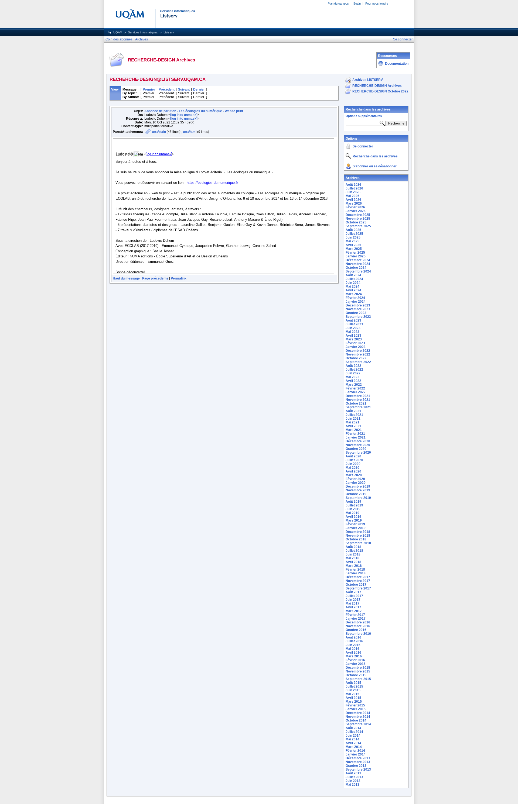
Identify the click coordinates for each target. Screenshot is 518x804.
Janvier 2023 (356, 347)
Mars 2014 (354, 747)
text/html (189, 132)
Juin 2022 (353, 373)
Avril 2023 (353, 335)
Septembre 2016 (358, 634)
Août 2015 (353, 683)
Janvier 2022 (356, 392)
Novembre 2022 (358, 354)
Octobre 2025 (356, 222)
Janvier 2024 (356, 301)
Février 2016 (355, 660)
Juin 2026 (353, 192)
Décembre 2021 (358, 396)
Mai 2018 (352, 558)
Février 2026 (355, 207)
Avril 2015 (353, 698)
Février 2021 (355, 434)
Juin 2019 (353, 509)
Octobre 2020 (356, 449)
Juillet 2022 (354, 369)
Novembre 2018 (358, 535)
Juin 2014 (353, 735)
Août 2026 (353, 185)
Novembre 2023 (358, 309)
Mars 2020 (354, 475)
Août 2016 (353, 637)
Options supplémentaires (364, 116)
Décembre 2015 (358, 668)
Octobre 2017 (356, 584)
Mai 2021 (352, 422)
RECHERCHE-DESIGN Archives (377, 86)
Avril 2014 (353, 743)
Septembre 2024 (358, 271)
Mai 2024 (352, 286)
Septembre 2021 (358, 407)
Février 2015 (355, 705)
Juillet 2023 (354, 324)
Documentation (396, 63)
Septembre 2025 (358, 226)
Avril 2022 (353, 381)
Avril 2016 (353, 652)
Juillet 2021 (354, 415)
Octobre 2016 (356, 630)
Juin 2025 (353, 237)
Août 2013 (353, 773)
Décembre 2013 (358, 758)
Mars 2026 (354, 203)
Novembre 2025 (358, 218)
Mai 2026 (352, 196)
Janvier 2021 (356, 437)
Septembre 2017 (358, 588)
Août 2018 (353, 547)
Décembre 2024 (358, 260)
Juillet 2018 (354, 551)
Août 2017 (353, 592)
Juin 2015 (353, 690)
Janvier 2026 (356, 211)
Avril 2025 (353, 245)
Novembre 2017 (358, 581)
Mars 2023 (354, 339)
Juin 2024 (353, 283)
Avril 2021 (353, 426)
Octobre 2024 (356, 268)
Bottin (357, 3)
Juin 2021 (353, 418)
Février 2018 (355, 569)
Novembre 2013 (358, 762)
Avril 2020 (353, 471)
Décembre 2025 (358, 215)
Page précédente (155, 278)
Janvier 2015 (356, 709)
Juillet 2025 (354, 234)
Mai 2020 (352, 468)
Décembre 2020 (358, 441)
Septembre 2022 (358, 362)
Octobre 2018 (356, 539)
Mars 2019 (354, 520)
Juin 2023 (353, 328)
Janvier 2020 (356, 483)
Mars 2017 (354, 611)
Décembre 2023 (358, 305)
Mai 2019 (352, 513)
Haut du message (126, 278)
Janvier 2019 (356, 528)
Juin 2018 (353, 554)
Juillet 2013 (354, 777)
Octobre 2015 (356, 675)
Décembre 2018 (358, 532)
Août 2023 (353, 320)
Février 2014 (355, 751)
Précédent (167, 89)
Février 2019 (355, 524)
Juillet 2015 (354, 686)
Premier (149, 89)
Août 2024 (353, 275)
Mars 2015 (354, 701)
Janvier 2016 (356, 664)
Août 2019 (353, 501)
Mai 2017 (352, 603)
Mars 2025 (354, 249)
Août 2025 (353, 230)
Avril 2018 (353, 562)
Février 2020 (355, 479)
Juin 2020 (353, 464)
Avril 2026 (353, 200)
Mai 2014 (352, 739)
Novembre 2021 (358, 400)
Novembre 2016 (358, 626)
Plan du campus (338, 3)
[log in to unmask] (183, 115)
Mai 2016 (352, 649)
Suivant (184, 89)
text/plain (159, 132)
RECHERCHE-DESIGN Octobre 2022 (380, 91)
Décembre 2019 (358, 486)
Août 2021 (353, 411)
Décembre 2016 (358, 622)
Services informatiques (143, 32)
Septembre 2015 (358, 679)
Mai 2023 (352, 332)
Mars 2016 (354, 656)
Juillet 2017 (354, 596)
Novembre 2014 (358, 717)
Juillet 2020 (354, 460)
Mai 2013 (352, 784)
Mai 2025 (352, 241)
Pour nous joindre (376, 3)
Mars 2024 (354, 294)
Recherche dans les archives (368, 109)
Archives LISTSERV (367, 80)
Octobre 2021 (356, 403)
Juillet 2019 (354, 505)
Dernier (199, 89)
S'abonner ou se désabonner (375, 166)
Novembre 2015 (358, 671)
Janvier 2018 (356, 573)
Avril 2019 (353, 517)
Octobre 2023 (356, 313)
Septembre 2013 (358, 769)
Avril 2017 (353, 607)
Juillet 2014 (354, 732)
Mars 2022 (354, 385)
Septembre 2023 (358, 317)
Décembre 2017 (358, 577)
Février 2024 (355, 298)
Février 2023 (355, 343)
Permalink (178, 278)
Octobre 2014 (356, 720)
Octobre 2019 (356, 494)
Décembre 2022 (358, 351)
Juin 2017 (353, 600)
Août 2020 (353, 456)
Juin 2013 (353, 781)
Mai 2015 (352, 694)
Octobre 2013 (356, 766)
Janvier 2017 (356, 618)
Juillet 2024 (354, 279)
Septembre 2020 (358, 452)
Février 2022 (355, 388)
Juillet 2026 (354, 188)
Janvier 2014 (356, 754)
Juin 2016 (353, 645)
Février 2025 (355, 252)
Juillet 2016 (354, 641)
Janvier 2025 (356, 256)
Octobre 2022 (356, 358)
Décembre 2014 (358, 713)
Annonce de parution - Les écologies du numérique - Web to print (193, 111)
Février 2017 (355, 615)
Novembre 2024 (358, 264)
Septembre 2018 (358, 543)
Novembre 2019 (358, 490)
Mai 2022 (352, 377)
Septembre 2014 (358, 724)
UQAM (117, 32)
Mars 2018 (354, 566)
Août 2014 (353, 728)
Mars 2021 (354, 430)
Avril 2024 (353, 290)
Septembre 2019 (358, 498)
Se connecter (363, 146)
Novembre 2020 (358, 445)
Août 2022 (353, 366)
